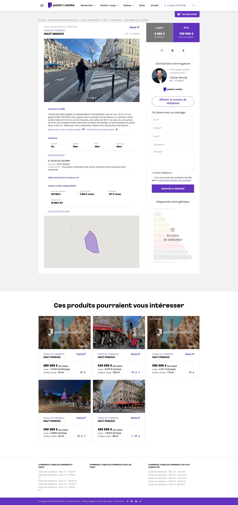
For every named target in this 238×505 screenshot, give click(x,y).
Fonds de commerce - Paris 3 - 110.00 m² (57, 484)
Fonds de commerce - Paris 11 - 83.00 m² (57, 480)
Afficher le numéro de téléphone (172, 101)
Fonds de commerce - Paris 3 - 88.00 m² (167, 484)
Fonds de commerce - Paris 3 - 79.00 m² (57, 471)
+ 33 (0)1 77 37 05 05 (176, 5)
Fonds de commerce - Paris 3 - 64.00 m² (167, 471)
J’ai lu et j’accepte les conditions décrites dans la (172, 179)
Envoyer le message (172, 188)
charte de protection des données (174, 180)
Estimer (128, 5)
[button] (51, 70)
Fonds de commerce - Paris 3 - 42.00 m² (167, 481)
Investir (155, 5)
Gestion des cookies (105, 501)
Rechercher (87, 5)
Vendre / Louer (108, 5)
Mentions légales (88, 501)
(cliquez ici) (73, 178)
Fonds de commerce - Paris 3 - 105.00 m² (167, 475)
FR (193, 5)
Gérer (142, 5)
